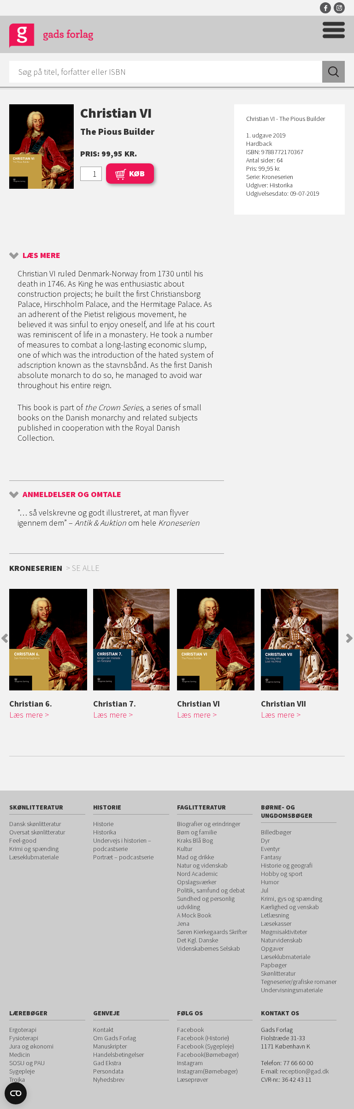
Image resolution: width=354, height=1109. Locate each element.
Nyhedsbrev (108, 1079)
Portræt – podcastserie (123, 857)
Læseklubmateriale (34, 857)
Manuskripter (110, 1046)
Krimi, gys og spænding (291, 898)
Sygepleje (22, 1071)
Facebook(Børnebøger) (208, 1054)
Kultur (184, 849)
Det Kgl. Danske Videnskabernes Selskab (208, 944)
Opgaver (272, 948)
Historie (103, 824)
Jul (264, 890)
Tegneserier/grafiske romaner (298, 981)
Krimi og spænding (34, 849)
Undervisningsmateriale (292, 990)
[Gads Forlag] (51, 37)
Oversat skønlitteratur (37, 832)
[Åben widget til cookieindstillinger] (16, 1093)
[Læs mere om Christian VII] (300, 639)
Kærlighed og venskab (290, 907)
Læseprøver (192, 1079)
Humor (270, 882)
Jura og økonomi (31, 1046)
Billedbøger (276, 832)
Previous (4, 638)
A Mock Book (194, 915)
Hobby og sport (281, 873)
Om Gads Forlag (114, 1038)
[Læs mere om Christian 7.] (132, 639)
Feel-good (22, 840)
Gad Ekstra (107, 1063)
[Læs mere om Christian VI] (216, 639)
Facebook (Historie (202, 1038)
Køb (137, 173)
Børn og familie (197, 832)
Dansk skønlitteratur (35, 824)
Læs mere (41, 255)
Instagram (339, 7)
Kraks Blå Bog (195, 840)
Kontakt (103, 1029)
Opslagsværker (196, 882)
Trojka (17, 1079)
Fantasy (271, 857)
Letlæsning (275, 915)
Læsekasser (276, 923)
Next (349, 638)
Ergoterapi (22, 1029)
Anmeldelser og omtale (72, 494)
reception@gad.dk (304, 1071)
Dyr (265, 840)
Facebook (325, 7)
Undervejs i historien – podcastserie (122, 844)
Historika (104, 832)
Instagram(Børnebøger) (207, 1071)
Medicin (19, 1054)
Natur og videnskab (202, 865)
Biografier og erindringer (208, 824)
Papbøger (274, 965)
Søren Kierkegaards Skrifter (212, 932)
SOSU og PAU (27, 1063)
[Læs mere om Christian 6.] (48, 639)
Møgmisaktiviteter (284, 932)
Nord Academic (197, 873)
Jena (183, 923)
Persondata (108, 1071)
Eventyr (270, 849)
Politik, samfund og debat (211, 890)
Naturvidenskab (281, 940)
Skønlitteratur (278, 973)
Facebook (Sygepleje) (205, 1046)
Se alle (86, 568)
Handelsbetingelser (118, 1054)
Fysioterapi (23, 1038)
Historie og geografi (287, 865)
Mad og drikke (195, 857)
